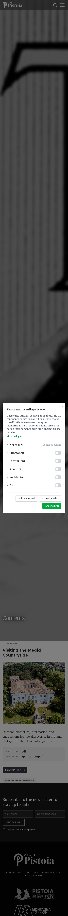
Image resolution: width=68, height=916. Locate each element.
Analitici (15, 469)
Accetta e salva (50, 498)
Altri (13, 485)
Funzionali (17, 453)
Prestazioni (17, 461)
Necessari (16, 444)
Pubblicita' (16, 477)
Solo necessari (26, 498)
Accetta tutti (52, 505)
